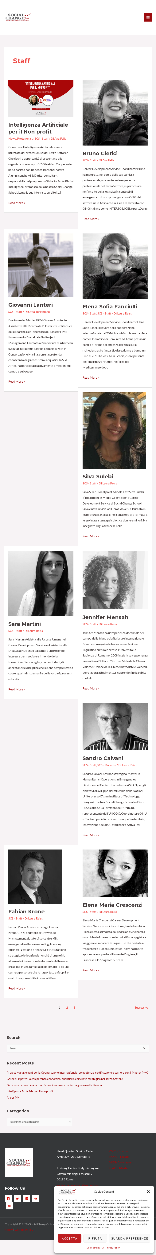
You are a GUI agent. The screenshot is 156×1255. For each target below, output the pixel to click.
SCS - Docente (106, 765)
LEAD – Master (119, 1168)
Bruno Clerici (100, 153)
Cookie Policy (24, 1229)
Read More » (16, 202)
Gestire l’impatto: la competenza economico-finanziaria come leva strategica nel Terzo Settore (65, 1078)
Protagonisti (25, 138)
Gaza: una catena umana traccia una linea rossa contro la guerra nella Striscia (54, 1085)
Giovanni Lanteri (30, 305)
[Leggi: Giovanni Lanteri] (40, 264)
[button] (148, 1192)
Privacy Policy (113, 1247)
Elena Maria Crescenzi (112, 905)
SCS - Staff (42, 138)
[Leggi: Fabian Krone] (35, 876)
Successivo (143, 1007)
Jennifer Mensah (105, 617)
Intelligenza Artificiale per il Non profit (30, 1091)
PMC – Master (118, 1151)
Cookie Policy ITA (95, 1247)
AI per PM (13, 1097)
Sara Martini (24, 624)
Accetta (69, 1238)
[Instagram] (26, 1198)
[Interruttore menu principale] (148, 17)
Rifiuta (95, 1238)
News (12, 138)
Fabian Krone (26, 911)
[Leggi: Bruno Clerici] (115, 112)
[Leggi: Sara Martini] (40, 583)
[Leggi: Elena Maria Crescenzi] (115, 873)
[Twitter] (17, 1198)
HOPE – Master (119, 1156)
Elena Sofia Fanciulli (110, 306)
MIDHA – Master (120, 1162)
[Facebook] (8, 1198)
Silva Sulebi (98, 476)
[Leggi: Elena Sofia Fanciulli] (115, 265)
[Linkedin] (9, 1205)
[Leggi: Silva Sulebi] (114, 430)
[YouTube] (35, 1198)
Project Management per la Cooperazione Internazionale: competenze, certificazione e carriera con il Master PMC (77, 1072)
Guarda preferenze (129, 1238)
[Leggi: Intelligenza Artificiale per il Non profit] (40, 98)
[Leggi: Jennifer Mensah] (115, 580)
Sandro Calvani (103, 758)
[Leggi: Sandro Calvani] (115, 726)
